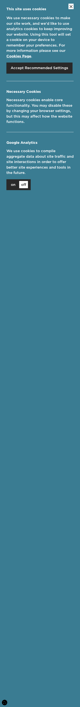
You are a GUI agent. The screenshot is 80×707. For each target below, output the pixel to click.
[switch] (18, 184)
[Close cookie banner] (71, 6)
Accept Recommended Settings (39, 67)
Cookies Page (18, 56)
